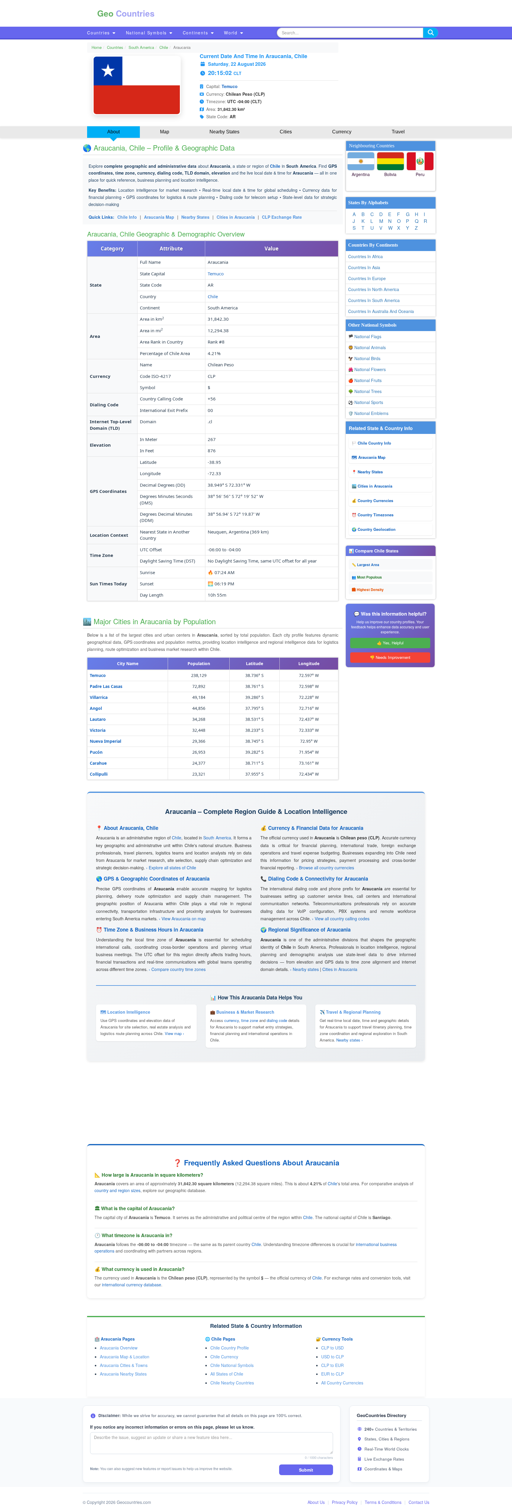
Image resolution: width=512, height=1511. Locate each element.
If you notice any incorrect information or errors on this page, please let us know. (172, 1427)
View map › (174, 1033)
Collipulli (99, 774)
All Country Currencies (342, 1383)
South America (141, 47)
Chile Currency (224, 1357)
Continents (196, 33)
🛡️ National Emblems (368, 413)
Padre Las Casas (106, 686)
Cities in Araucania (236, 217)
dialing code (277, 1020)
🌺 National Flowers (367, 369)
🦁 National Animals (367, 347)
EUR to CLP (332, 1374)
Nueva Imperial (105, 741)
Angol (96, 708)
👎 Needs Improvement (390, 657)
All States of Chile (226, 1374)
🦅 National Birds (364, 358)
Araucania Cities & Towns (124, 1365)
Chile (163, 47)
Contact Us (419, 1502)
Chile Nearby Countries (232, 1383)
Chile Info (127, 217)
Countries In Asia (364, 267)
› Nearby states (304, 969)
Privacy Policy (345, 1502)
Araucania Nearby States (123, 1374)
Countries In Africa (365, 256)
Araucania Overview (118, 1348)
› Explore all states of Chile (171, 867)
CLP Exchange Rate (282, 217)
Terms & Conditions (383, 1502)
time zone (249, 1020)
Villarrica (99, 697)
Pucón (96, 752)
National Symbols (147, 33)
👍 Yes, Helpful (390, 643)
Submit (306, 1470)
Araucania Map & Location (124, 1357)
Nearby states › (349, 1040)
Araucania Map (159, 217)
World (231, 33)
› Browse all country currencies (325, 867)
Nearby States (195, 217)
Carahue (98, 763)
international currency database (131, 1285)
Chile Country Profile (229, 1348)
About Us (316, 1502)
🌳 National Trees (365, 391)
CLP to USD (332, 1348)
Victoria (97, 730)
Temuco (230, 86)
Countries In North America (373, 289)
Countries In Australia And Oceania (381, 311)
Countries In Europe (367, 278)
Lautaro (98, 719)
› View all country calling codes (340, 918)
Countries (99, 33)
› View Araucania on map (182, 918)
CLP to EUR (332, 1365)
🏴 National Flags (364, 336)
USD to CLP (332, 1357)
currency (231, 1020)
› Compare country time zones (177, 969)
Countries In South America (374, 300)
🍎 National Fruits (365, 380)
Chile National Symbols (232, 1365)
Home (97, 47)
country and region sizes (117, 1190)
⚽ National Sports (365, 402)
